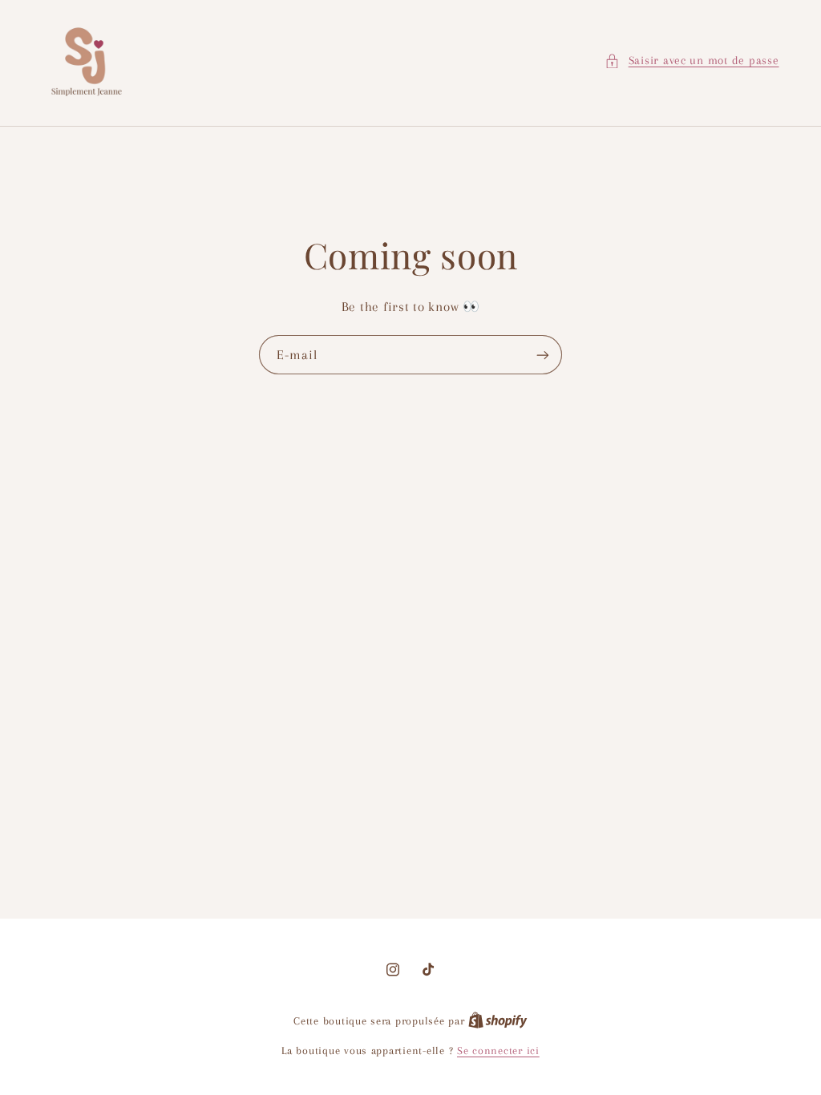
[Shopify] (498, 1021)
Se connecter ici (498, 1050)
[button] (692, 61)
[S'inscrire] (542, 354)
